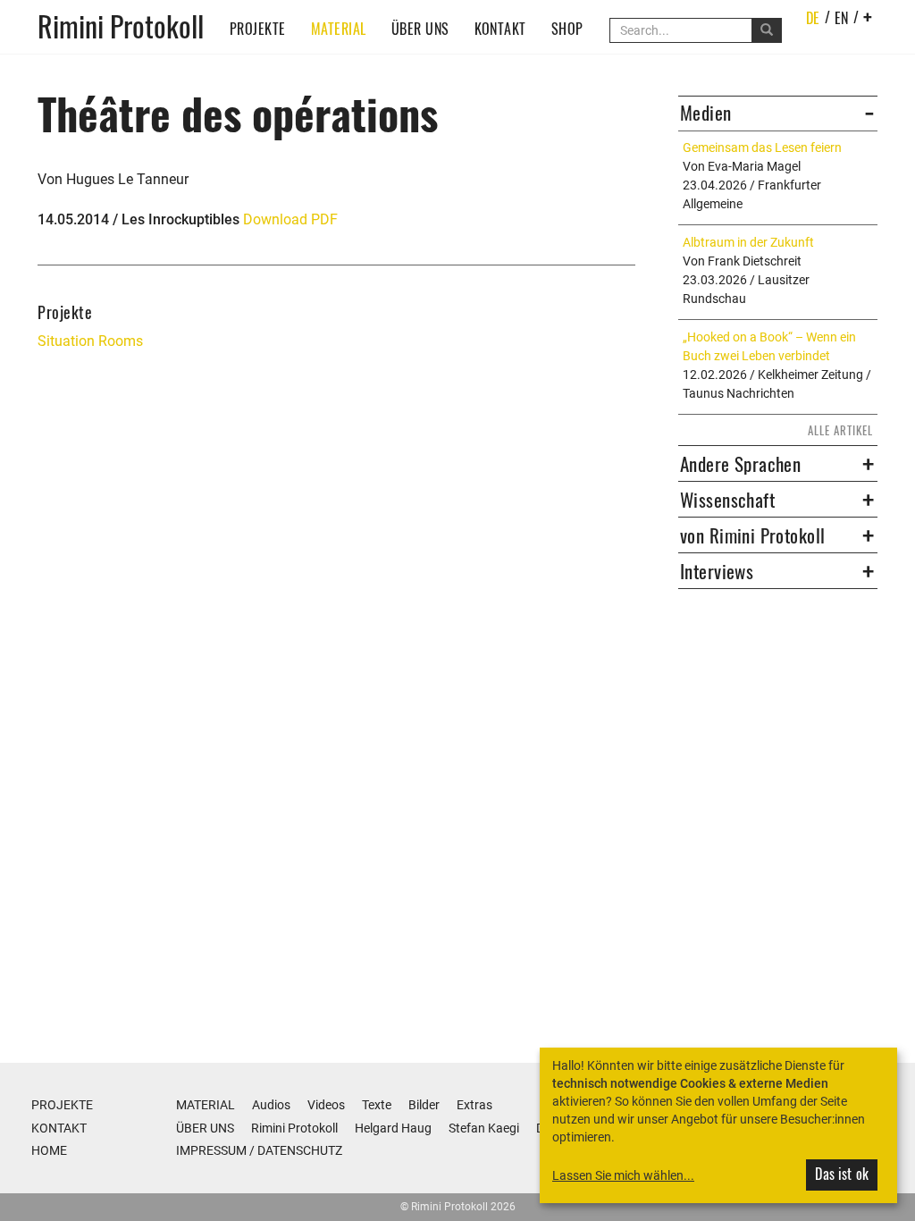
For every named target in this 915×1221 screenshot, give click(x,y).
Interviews (716, 571)
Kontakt (500, 28)
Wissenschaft (727, 499)
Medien (706, 112)
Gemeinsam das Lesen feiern (762, 147)
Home (49, 1150)
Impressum (211, 1150)
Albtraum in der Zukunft (748, 242)
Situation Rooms (90, 341)
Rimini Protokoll (121, 24)
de (813, 18)
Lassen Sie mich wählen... (623, 1175)
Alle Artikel (840, 430)
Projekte (258, 28)
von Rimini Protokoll (752, 535)
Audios (271, 1105)
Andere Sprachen (740, 464)
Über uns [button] (420, 28)
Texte (376, 1105)
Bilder (424, 1105)
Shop (567, 28)
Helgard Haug (393, 1128)
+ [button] (868, 16)
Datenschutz (299, 1150)
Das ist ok (842, 1173)
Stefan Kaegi (484, 1128)
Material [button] (338, 28)
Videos (326, 1105)
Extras (474, 1105)
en (842, 18)
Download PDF (290, 219)
